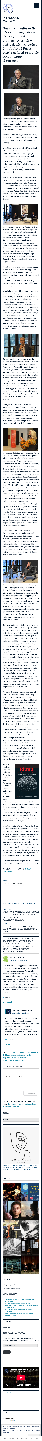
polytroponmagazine (28, 903)
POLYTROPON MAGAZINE (11, 19)
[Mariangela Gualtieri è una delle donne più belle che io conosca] (30, 1265)
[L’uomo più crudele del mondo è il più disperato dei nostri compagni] (30, 1247)
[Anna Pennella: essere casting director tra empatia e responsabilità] (30, 1210)
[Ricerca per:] (21, 1120)
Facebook (7, 1392)
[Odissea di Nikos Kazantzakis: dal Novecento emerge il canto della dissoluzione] (30, 1229)
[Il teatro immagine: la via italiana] (12, 1192)
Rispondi (8, 1002)
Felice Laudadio (17, 957)
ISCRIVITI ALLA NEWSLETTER (14, 1333)
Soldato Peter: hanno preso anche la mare (17, 1304)
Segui (6, 1352)
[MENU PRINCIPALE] (36, 5)
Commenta (30, 1093)
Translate (17, 1421)
